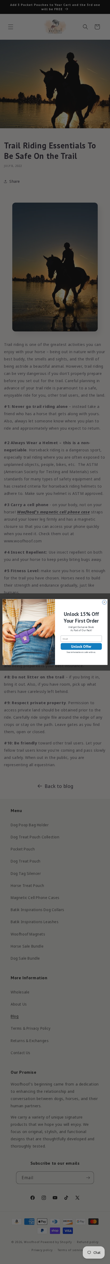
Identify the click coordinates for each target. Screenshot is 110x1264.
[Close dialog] (104, 602)
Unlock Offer (81, 646)
